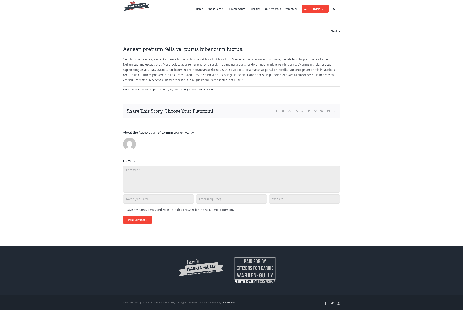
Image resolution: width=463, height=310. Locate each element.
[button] (334, 8)
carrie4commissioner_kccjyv (141, 89)
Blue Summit (228, 302)
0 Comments (206, 89)
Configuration (188, 89)
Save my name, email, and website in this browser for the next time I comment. (180, 210)
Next (334, 31)
